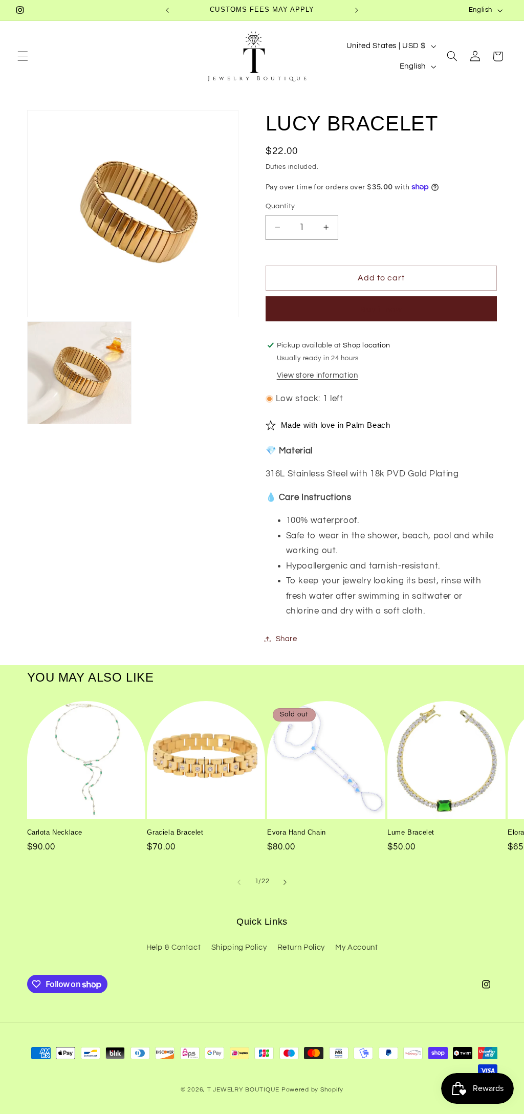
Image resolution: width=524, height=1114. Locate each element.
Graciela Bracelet (175, 832)
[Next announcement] (356, 10)
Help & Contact (173, 947)
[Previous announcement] (167, 10)
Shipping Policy (239, 947)
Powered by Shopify (312, 1090)
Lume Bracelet (410, 832)
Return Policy (301, 947)
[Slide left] (239, 882)
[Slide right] (285, 882)
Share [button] (286, 639)
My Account (356, 947)
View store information (317, 375)
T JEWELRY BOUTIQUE (243, 1090)
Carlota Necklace (55, 832)
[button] (22, 56)
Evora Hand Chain (296, 832)
